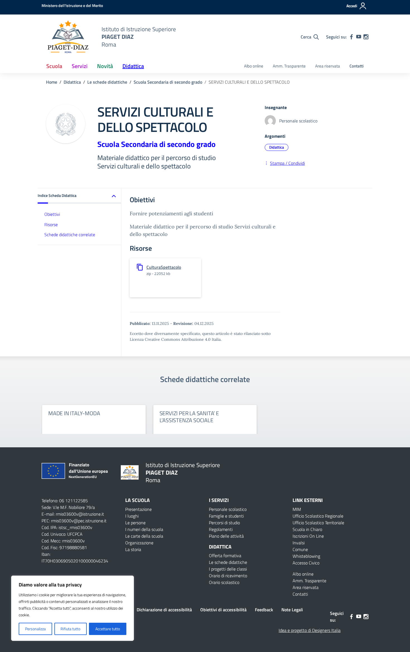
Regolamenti (221, 529)
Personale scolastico (228, 509)
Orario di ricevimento (228, 575)
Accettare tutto (107, 629)
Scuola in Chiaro (307, 529)
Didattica (276, 147)
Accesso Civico (306, 562)
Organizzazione (139, 542)
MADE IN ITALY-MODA (74, 413)
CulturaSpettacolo (163, 267)
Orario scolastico (224, 582)
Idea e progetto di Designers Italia (310, 630)
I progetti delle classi (228, 569)
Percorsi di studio (224, 522)
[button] (79, 196)
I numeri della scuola (144, 529)
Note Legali (292, 609)
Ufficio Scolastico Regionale (318, 516)
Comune (300, 549)
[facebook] (351, 36)
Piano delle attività (226, 536)
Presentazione (138, 509)
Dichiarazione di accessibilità (164, 609)
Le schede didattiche (228, 562)
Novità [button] (105, 66)
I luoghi (132, 516)
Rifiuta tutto (70, 629)
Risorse (51, 224)
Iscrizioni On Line (308, 536)
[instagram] (365, 36)
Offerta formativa (225, 555)
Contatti (356, 66)
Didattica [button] (133, 66)
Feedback (264, 609)
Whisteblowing (306, 556)
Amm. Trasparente (289, 66)
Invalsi (299, 542)
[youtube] (358, 36)
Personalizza (35, 629)
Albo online (253, 66)
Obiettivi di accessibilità (223, 609)
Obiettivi (52, 214)
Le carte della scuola (144, 536)
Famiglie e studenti (226, 516)
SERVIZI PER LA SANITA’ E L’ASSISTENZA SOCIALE (189, 416)
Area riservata (327, 66)
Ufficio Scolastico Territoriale (318, 522)
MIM (297, 509)
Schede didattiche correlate (69, 234)
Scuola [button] (54, 66)
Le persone (135, 522)
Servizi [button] (80, 66)
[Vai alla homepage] (68, 37)
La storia (133, 549)
